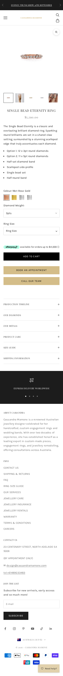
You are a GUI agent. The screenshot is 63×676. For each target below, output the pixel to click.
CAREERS (9, 528)
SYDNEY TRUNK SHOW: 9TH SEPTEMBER (31, 5)
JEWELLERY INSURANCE (17, 504)
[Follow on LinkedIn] (50, 628)
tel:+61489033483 (14, 572)
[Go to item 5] (53, 98)
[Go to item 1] (8, 98)
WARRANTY (10, 516)
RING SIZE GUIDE (14, 486)
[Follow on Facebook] (5, 628)
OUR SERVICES (12, 492)
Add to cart (31, 256)
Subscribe (16, 615)
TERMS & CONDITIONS (17, 522)
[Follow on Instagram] (14, 628)
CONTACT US (11, 467)
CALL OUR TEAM (31, 281)
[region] (31, 384)
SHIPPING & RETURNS (17, 473)
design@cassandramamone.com (26, 565)
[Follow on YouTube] (32, 628)
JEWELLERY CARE (14, 498)
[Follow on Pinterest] (23, 628)
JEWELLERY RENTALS (16, 510)
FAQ (6, 479)
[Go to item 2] (19, 98)
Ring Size (9, 223)
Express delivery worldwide (32, 388)
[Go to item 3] (31, 98)
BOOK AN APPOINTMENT (31, 270)
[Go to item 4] (42, 98)
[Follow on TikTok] (41, 628)
